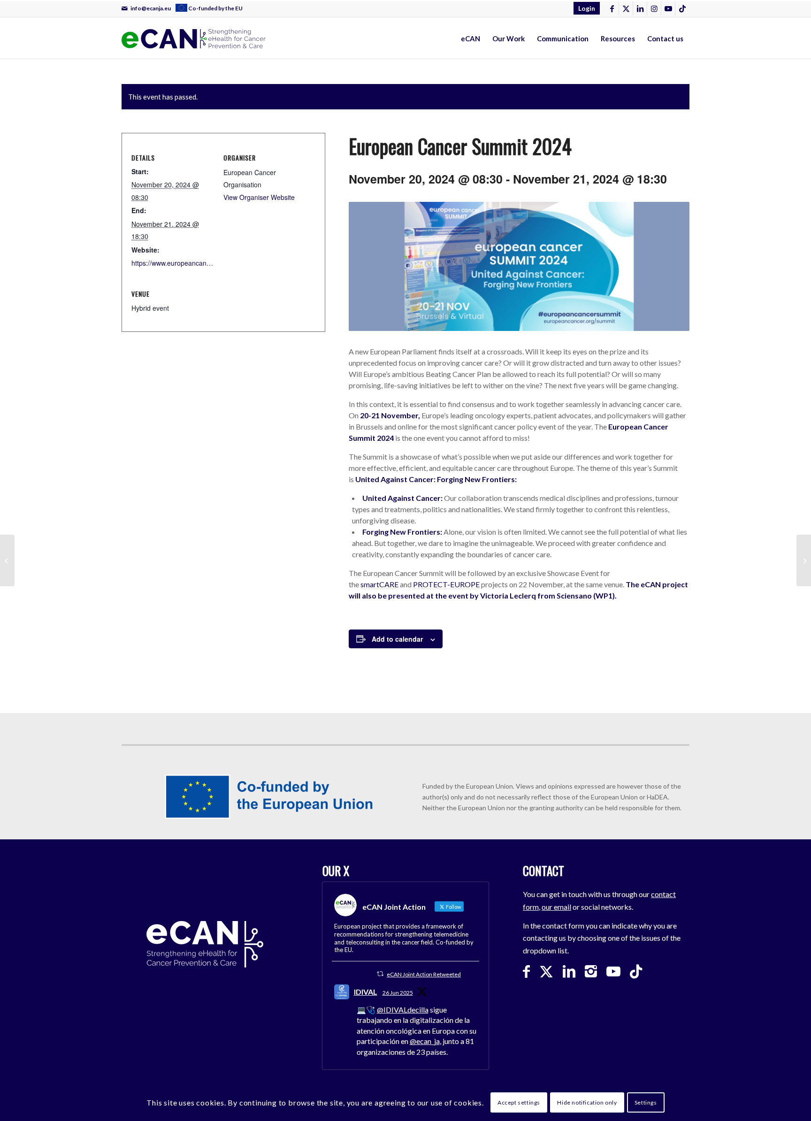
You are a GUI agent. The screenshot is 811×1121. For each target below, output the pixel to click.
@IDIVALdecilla (402, 1009)
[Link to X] (626, 8)
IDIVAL (365, 991)
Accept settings (518, 1102)
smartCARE (379, 584)
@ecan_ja (425, 1041)
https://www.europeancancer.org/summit (191, 263)
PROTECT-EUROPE (446, 584)
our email (556, 906)
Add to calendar (397, 639)
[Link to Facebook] (612, 8)
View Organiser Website (259, 197)
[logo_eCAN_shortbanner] (306, 38)
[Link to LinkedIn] (640, 8)
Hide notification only (587, 1102)
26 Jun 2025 (398, 992)
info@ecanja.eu (150, 8)
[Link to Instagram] (654, 8)
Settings (646, 1102)
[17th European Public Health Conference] (7, 560)
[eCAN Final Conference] (803, 560)
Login (586, 8)
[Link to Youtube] (668, 8)
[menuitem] (584, 8)
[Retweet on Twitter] (380, 973)
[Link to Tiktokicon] (682, 8)
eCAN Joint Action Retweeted (424, 974)
